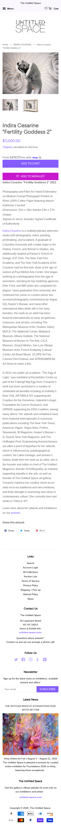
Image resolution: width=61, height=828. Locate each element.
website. (16, 512)
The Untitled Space (40, 808)
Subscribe (47, 689)
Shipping (7, 147)
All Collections (30, 572)
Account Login (30, 567)
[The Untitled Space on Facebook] (23, 660)
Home (5, 44)
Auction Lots (30, 576)
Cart (55, 8)
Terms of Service (30, 581)
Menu (10, 8)
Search (30, 563)
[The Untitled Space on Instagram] (30, 660)
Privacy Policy (30, 585)
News (31, 599)
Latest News (30, 699)
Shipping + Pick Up (31, 590)
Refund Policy (30, 594)
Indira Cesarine (12, 230)
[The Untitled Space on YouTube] (45, 660)
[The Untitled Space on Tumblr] (37, 660)
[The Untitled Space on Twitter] (16, 660)
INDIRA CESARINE (22, 44)
